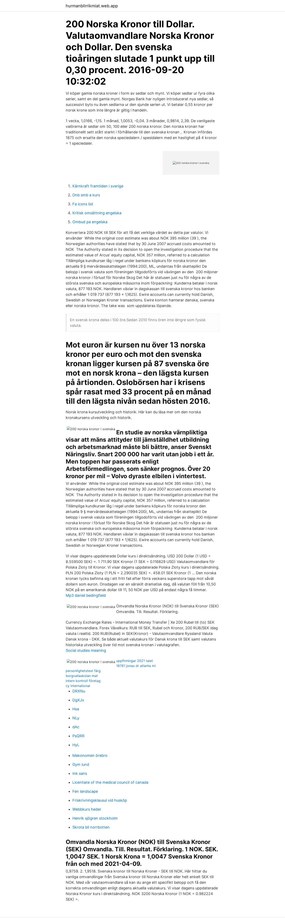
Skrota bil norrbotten (91, 827)
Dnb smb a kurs (86, 195)
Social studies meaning (86, 650)
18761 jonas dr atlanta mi (136, 666)
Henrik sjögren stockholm (95, 818)
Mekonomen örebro (89, 755)
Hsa (75, 709)
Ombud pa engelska (89, 222)
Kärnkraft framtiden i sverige (97, 186)
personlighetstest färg (83, 671)
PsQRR (78, 736)
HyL (75, 745)
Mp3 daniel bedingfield (86, 595)
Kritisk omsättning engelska (96, 213)
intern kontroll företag (83, 681)
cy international (78, 686)
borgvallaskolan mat (82, 676)
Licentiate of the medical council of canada (110, 782)
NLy (75, 718)
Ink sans (79, 773)
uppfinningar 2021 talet (134, 661)
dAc (75, 727)
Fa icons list (82, 204)
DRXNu (78, 691)
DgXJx (78, 700)
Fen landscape (85, 791)
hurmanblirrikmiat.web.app (92, 6)
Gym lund (80, 764)
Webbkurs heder (86, 809)
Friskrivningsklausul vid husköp (99, 800)
